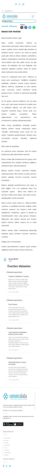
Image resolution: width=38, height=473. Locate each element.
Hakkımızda (8, 453)
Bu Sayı (7, 440)
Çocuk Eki (5, 26)
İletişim (7, 455)
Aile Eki (7, 443)
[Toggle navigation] (33, 16)
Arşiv (6, 448)
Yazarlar (7, 450)
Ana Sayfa (7, 438)
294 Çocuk (13, 26)
